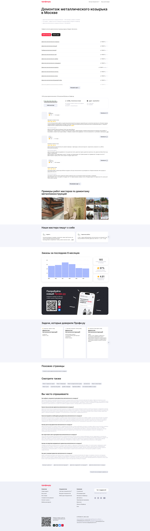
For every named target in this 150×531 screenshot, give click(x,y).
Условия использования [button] (48, 497)
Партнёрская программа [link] (83, 500)
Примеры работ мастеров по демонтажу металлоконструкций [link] (65, 192)
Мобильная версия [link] (46, 502)
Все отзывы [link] (44, 495)
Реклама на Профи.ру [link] (82, 495)
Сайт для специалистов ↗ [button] (65, 491)
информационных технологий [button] (83, 520)
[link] (46, 34)
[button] (104, 113)
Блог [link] (78, 506)
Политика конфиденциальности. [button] (89, 522)
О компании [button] (80, 491)
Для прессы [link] (79, 497)
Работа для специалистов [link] (65, 495)
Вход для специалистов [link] (65, 493)
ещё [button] (73, 239)
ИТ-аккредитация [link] (81, 493)
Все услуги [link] (44, 493)
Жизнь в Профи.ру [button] (81, 504)
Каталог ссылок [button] (45, 500)
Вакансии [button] (79, 502)
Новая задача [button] (45, 491)
